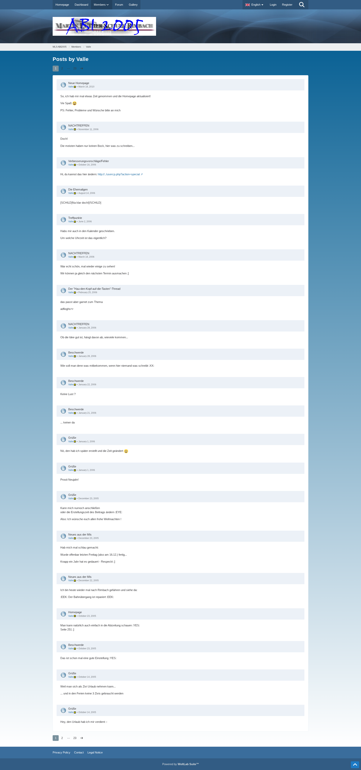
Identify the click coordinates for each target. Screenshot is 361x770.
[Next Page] (81, 68)
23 (74, 68)
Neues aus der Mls (80, 534)
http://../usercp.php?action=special (119, 174)
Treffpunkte (75, 217)
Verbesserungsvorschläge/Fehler (88, 161)
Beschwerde (76, 352)
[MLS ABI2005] (180, 26)
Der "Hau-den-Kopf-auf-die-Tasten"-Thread (94, 288)
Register (287, 4)
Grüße (72, 437)
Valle (71, 86)
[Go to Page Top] (355, 764)
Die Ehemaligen (78, 189)
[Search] (301, 4)
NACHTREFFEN (78, 125)
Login (273, 4)
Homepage (75, 612)
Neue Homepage (78, 83)
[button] (255, 4)
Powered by (180, 764)
